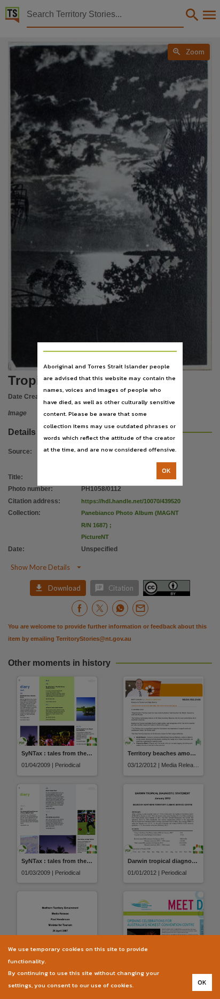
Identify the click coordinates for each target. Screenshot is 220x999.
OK (166, 471)
